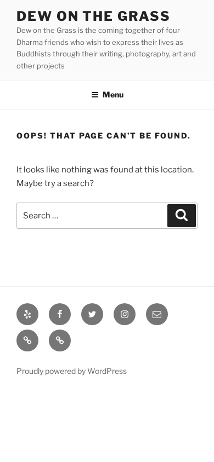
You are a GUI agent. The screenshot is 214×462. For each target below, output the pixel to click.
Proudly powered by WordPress (71, 371)
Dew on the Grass (93, 16)
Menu (113, 94)
